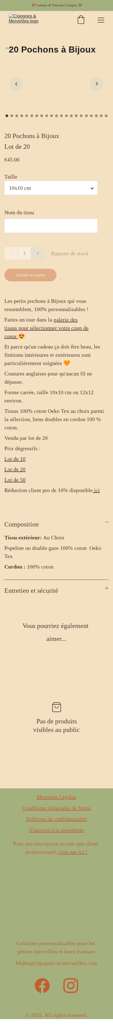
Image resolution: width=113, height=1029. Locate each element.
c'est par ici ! (72, 852)
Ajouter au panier (30, 275)
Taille (10, 177)
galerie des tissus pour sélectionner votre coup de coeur (46, 328)
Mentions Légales (56, 797)
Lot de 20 (15, 469)
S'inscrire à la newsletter (56, 830)
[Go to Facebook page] (42, 985)
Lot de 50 (15, 480)
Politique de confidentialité (56, 819)
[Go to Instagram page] (70, 985)
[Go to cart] (81, 20)
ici (96, 490)
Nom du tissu (19, 212)
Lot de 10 (15, 459)
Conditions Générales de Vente (56, 808)
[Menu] (101, 20)
